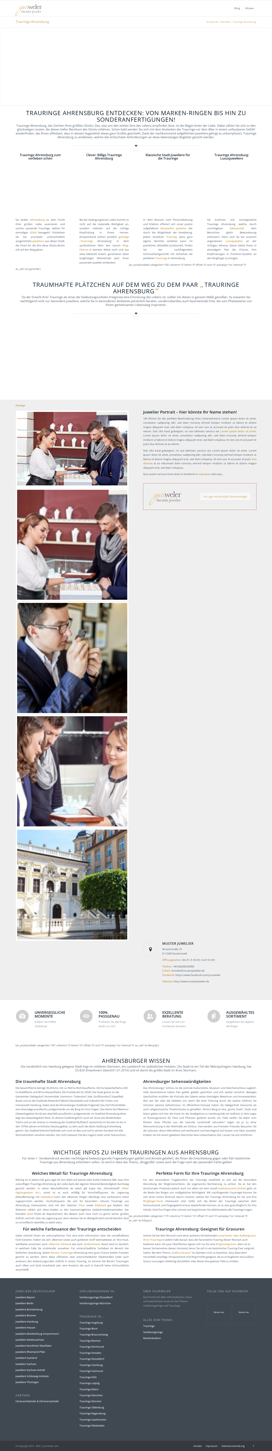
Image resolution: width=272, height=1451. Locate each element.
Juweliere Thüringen (27, 1382)
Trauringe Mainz (89, 1389)
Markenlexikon (152, 1338)
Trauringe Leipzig (89, 1383)
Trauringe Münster (90, 1401)
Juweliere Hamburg (27, 1321)
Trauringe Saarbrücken (92, 1419)
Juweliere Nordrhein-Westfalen (34, 1345)
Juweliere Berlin (24, 1303)
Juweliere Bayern (25, 1297)
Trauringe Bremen (90, 1340)
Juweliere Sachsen (26, 1364)
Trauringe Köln (88, 1377)
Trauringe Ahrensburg (32, 22)
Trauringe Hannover (91, 1371)
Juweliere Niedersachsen (30, 1339)
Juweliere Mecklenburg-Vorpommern (37, 1333)
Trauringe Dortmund (91, 1346)
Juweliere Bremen (26, 1315)
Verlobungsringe (153, 1332)
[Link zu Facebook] (253, 1446)
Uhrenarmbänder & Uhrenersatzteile (37, 1401)
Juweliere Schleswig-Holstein (32, 1376)
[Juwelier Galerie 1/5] (72, 449)
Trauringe (149, 1326)
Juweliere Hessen (25, 1327)
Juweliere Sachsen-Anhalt (30, 1370)
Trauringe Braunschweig (93, 1334)
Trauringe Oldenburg (91, 1407)
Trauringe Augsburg (91, 1322)
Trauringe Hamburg (91, 1365)
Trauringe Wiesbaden (92, 1425)
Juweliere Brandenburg (29, 1309)
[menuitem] (237, 8)
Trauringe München (91, 1395)
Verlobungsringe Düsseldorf (95, 1297)
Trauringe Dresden (90, 1353)
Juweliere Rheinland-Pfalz (30, 1352)
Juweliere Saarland (26, 1358)
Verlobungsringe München (95, 1303)
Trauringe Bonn (88, 1328)
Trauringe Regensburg (92, 1413)
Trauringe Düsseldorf (91, 1359)
